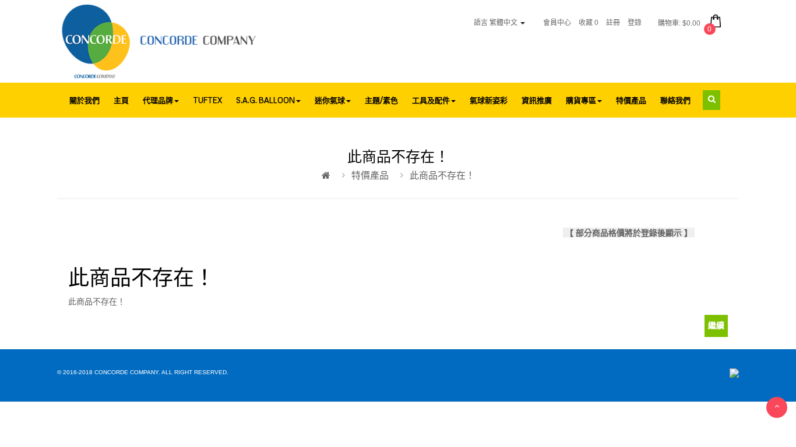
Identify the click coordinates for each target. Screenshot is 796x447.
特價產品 (370, 175)
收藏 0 (588, 23)
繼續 (716, 325)
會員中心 (557, 23)
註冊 (613, 23)
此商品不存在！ (442, 175)
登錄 (635, 23)
